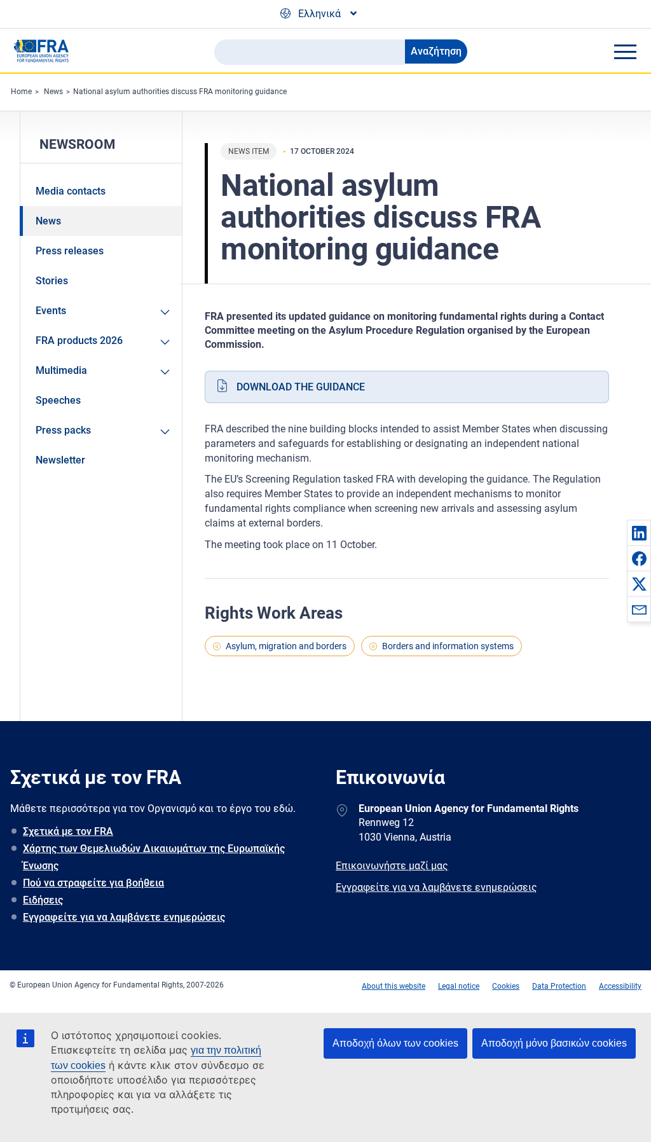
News (53, 91)
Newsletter (60, 460)
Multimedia (61, 370)
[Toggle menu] (625, 51)
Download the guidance (300, 387)
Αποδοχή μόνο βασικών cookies (554, 1043)
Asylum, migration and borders (286, 646)
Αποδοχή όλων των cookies (395, 1043)
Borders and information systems (448, 646)
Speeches (58, 400)
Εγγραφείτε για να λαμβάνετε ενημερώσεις (124, 917)
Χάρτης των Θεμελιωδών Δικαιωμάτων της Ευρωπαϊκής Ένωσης (154, 857)
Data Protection (559, 986)
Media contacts (71, 191)
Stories (52, 281)
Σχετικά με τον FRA (68, 831)
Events (51, 311)
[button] (638, 533)
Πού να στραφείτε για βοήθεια (93, 883)
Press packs (63, 430)
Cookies (505, 986)
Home (21, 91)
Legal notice (458, 986)
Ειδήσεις (43, 900)
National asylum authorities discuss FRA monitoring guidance (180, 91)
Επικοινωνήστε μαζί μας (392, 866)
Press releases (70, 251)
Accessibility (620, 986)
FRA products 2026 (79, 340)
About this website (393, 986)
